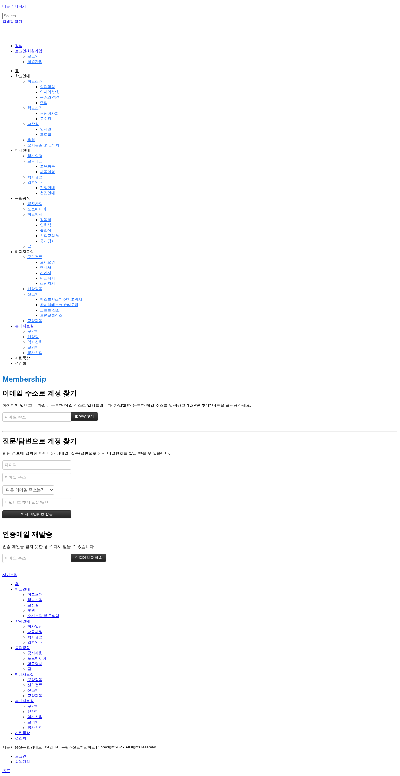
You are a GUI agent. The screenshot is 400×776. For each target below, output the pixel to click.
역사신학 (35, 342)
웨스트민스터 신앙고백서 (61, 299)
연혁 (44, 102)
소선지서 (47, 283)
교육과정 (35, 161)
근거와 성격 (50, 97)
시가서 (45, 273)
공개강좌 (47, 241)
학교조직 (35, 108)
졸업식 (45, 230)
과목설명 (47, 172)
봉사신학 (35, 352)
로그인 (33, 56)
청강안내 (47, 193)
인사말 (45, 129)
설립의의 (47, 86)
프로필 (45, 134)
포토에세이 (37, 209)
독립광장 (22, 198)
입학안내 (35, 182)
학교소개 (35, 81)
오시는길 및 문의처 (43, 145)
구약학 (33, 331)
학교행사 (35, 214)
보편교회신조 (51, 315)
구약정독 (35, 257)
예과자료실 (24, 251)
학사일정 (35, 156)
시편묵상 (22, 358)
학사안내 (22, 150)
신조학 (33, 294)
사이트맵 (10, 575)
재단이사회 (49, 113)
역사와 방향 (50, 92)
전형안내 (47, 188)
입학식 (45, 225)
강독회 (45, 219)
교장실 (33, 124)
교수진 (45, 118)
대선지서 (47, 278)
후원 (31, 140)
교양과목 (35, 321)
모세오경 (47, 262)
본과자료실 (24, 326)
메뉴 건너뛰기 (14, 6)
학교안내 (22, 76)
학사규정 (35, 177)
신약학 (33, 336)
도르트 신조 (50, 310)
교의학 (33, 347)
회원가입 (35, 61)
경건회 (20, 363)
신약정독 (35, 289)
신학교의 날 (50, 235)
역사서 (45, 267)
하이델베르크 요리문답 (59, 305)
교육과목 (47, 166)
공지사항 (35, 204)
